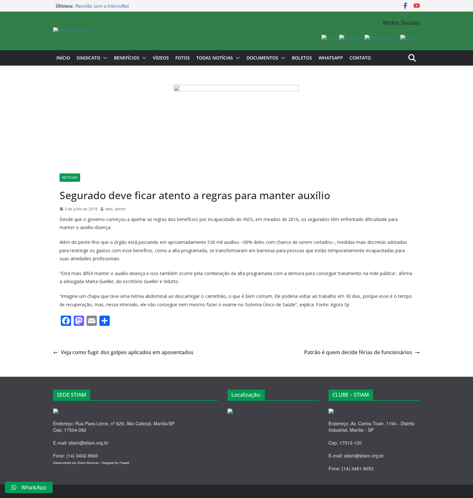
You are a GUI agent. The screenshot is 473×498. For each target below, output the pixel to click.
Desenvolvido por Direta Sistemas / (77, 463)
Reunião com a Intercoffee (102, 8)
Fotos (182, 58)
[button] (103, 57)
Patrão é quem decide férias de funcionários (358, 352)
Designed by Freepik (115, 463)
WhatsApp (331, 58)
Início (63, 58)
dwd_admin (115, 208)
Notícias (70, 177)
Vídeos (161, 58)
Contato (360, 58)
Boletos (302, 58)
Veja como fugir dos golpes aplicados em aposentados (127, 352)
